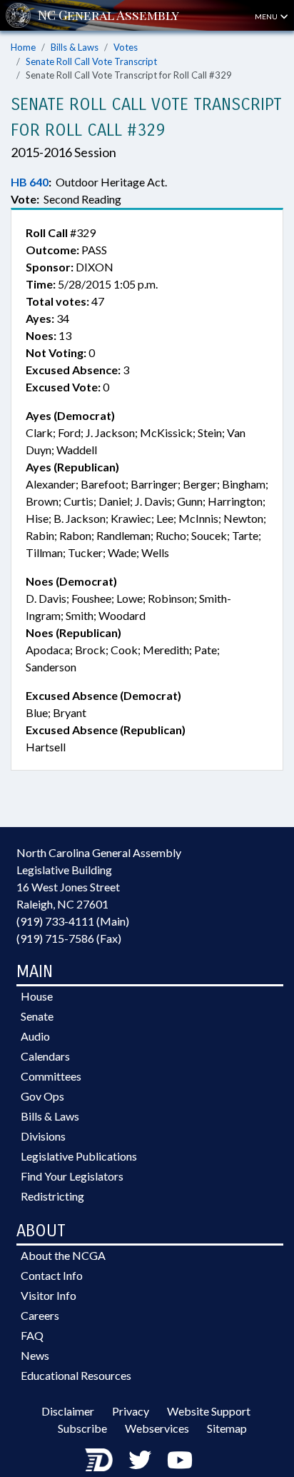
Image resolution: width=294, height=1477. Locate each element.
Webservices (157, 1428)
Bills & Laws (74, 47)
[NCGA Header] (108, 15)
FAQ (32, 1335)
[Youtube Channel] (179, 1459)
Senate (37, 1016)
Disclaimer (67, 1411)
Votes (125, 47)
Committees (51, 1076)
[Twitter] (140, 1459)
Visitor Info (48, 1295)
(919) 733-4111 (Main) (72, 921)
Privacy (130, 1411)
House (37, 996)
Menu (267, 16)
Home (23, 47)
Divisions (43, 1136)
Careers (40, 1315)
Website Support (208, 1411)
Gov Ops (42, 1096)
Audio (35, 1036)
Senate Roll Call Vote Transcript (91, 61)
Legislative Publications (79, 1156)
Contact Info (52, 1275)
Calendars (45, 1056)
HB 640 (30, 182)
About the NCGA (63, 1255)
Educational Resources (76, 1375)
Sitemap (227, 1428)
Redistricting (52, 1196)
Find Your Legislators (72, 1176)
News (35, 1355)
